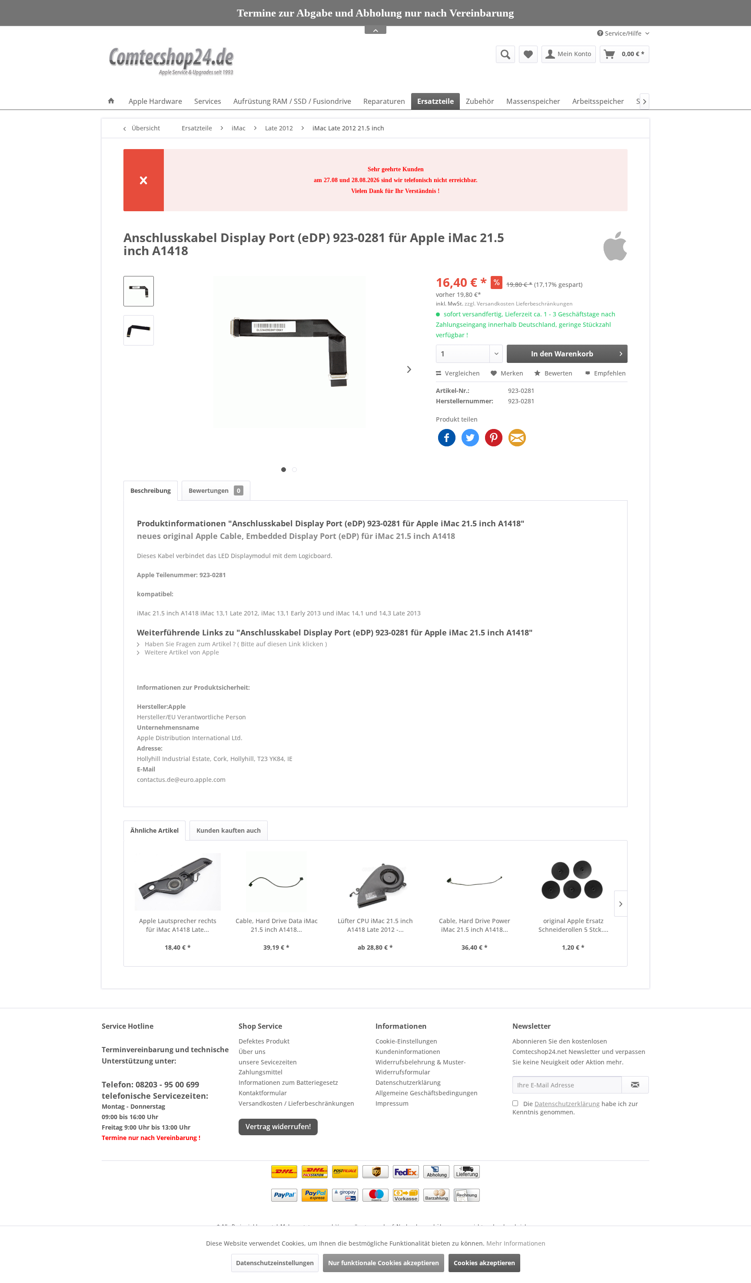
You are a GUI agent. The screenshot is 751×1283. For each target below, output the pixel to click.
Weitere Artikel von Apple (181, 652)
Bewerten (558, 373)
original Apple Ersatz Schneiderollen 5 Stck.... (573, 925)
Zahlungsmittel (260, 1072)
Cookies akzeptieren (484, 1263)
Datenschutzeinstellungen (275, 1263)
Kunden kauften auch (228, 830)
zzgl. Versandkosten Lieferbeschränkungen (519, 303)
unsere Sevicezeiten (268, 1062)
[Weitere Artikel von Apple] (615, 246)
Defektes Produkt (264, 1041)
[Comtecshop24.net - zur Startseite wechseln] (171, 67)
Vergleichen (461, 373)
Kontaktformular (263, 1093)
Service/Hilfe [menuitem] (623, 33)
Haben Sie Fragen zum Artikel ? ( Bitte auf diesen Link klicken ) (235, 644)
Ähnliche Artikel (154, 830)
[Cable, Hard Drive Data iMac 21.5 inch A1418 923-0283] (277, 881)
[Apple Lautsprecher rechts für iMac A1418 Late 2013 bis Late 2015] (178, 881)
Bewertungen (214, 490)
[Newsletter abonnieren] (635, 1085)
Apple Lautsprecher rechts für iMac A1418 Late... (177, 925)
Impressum (392, 1103)
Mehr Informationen (515, 1243)
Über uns (252, 1051)
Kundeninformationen (408, 1051)
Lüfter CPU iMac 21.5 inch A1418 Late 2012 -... (375, 925)
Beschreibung (150, 490)
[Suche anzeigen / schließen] (505, 54)
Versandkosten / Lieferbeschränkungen (296, 1103)
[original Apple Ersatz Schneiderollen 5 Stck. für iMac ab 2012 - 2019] (573, 881)
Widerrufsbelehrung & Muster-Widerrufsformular (421, 1067)
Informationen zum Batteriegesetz (288, 1082)
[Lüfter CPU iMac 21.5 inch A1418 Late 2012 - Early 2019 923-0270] (375, 881)
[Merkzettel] (528, 54)
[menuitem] (438, 54)
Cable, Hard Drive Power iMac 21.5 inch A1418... (474, 925)
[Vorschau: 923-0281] (138, 291)
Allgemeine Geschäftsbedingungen (427, 1093)
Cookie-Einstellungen (406, 1041)
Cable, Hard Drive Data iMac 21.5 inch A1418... (277, 925)
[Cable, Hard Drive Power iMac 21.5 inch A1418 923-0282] (475, 881)
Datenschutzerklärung (408, 1082)
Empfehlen (609, 373)
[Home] (111, 101)
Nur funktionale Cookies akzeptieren (383, 1263)
